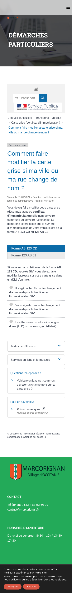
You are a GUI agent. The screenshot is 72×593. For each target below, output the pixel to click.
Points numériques (29, 409)
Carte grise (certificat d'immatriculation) (36, 122)
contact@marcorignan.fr (23, 509)
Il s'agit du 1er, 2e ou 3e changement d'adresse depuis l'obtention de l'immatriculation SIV (35, 292)
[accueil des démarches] (36, 89)
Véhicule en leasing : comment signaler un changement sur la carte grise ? (36, 384)
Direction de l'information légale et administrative (35, 433)
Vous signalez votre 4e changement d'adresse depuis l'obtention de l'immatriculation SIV (34, 309)
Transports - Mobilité (48, 117)
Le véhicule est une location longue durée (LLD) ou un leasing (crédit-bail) (34, 324)
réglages (60, 579)
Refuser (31, 586)
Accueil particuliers (20, 117)
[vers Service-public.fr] (38, 107)
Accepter (12, 586)
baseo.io (41, 437)
